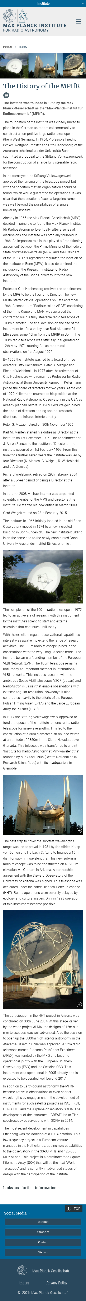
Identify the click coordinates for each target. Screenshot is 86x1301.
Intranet (43, 1221)
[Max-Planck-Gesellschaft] (24, 1271)
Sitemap (43, 1252)
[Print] (6, 95)
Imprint (24, 1283)
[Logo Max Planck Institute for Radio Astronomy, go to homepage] (35, 20)
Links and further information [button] (30, 1188)
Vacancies (43, 1231)
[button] (79, 599)
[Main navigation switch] (78, 21)
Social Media (16, 1213)
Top (77, 1209)
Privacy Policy (57, 1283)
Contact (43, 1242)
